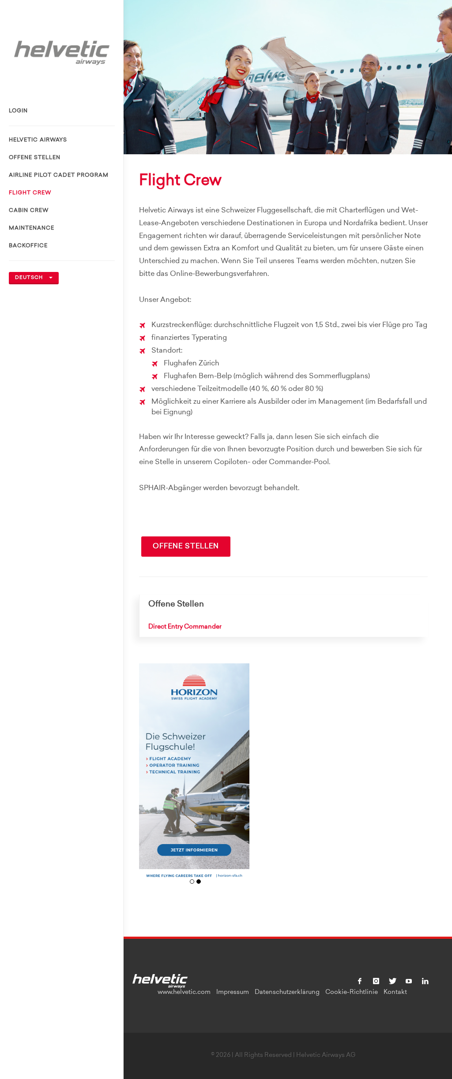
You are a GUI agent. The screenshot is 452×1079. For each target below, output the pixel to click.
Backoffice (28, 246)
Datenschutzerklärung (287, 993)
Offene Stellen (34, 157)
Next (239, 778)
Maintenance (31, 228)
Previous (149, 778)
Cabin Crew (29, 210)
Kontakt (395, 993)
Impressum (232, 993)
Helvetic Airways (38, 140)
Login (18, 111)
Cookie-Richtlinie (351, 993)
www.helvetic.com (184, 993)
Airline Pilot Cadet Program (59, 175)
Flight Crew (30, 193)
